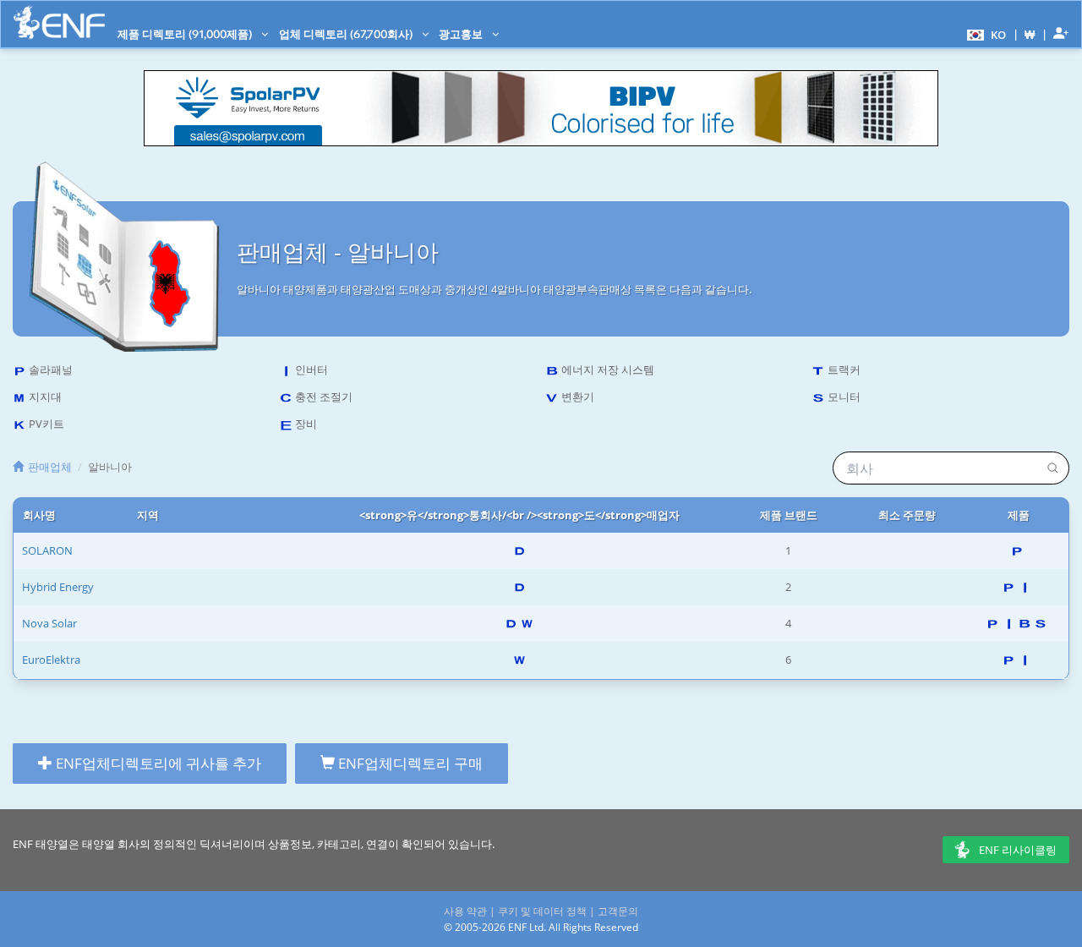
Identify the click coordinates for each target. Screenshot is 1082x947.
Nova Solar (49, 623)
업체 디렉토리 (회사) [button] (347, 34)
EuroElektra (51, 659)
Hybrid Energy (58, 586)
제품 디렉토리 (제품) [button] (185, 34)
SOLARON (47, 550)
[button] (984, 34)
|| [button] (1030, 34)
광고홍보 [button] (462, 34)
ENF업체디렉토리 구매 (409, 763)
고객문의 (618, 911)
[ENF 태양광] (59, 22)
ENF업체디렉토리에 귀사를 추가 (156, 763)
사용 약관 (465, 911)
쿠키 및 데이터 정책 (542, 911)
